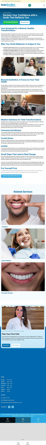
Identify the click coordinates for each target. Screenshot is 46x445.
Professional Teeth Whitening (11, 130)
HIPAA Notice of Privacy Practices (26, 416)
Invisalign (4, 146)
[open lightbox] (23, 318)
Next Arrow (27, 443)
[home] (9, 5)
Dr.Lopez (3, 38)
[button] (44, 5)
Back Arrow (18, 443)
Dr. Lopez (27, 157)
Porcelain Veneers (7, 138)
